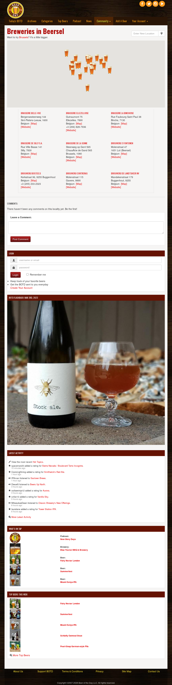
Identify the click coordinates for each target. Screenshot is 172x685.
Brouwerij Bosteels (31, 173)
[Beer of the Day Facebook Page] (142, 5)
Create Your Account (21, 287)
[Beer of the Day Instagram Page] (155, 5)
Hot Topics (38, 461)
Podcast (77, 21)
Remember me (38, 274)
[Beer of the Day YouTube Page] (162, 5)
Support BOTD (45, 671)
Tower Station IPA (47, 509)
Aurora (46, 490)
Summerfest (66, 571)
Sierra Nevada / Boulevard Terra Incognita (62, 465)
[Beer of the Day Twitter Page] (149, 5)
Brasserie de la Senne (76, 143)
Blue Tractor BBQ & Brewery (74, 549)
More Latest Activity (21, 517)
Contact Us (154, 671)
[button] (73, 72)
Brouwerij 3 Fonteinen (122, 143)
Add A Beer (121, 21)
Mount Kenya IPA (68, 582)
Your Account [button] (139, 21)
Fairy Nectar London (70, 560)
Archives (32, 21)
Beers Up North (37, 484)
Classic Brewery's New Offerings (54, 502)
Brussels (23, 37)
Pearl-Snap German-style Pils (74, 646)
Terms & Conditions (72, 671)
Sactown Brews (38, 478)
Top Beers (63, 21)
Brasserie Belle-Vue (31, 113)
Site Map (126, 671)
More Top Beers (21, 655)
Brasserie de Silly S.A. (31, 143)
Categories (47, 21)
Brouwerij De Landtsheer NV (125, 173)
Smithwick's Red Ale (54, 471)
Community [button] (103, 21)
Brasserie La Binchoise (122, 113)
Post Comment (20, 239)
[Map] (34, 123)
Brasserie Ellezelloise (77, 113)
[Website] (26, 126)
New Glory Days (68, 539)
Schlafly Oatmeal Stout (71, 635)
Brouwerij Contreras (77, 173)
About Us (18, 671)
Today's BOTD (16, 21)
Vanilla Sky (42, 496)
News (89, 21)
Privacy (99, 671)
